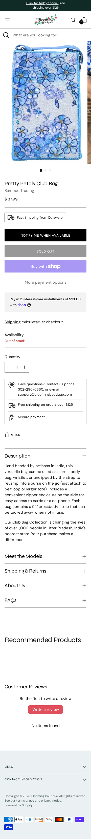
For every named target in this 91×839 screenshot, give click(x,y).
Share (16, 435)
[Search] (6, 35)
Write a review (45, 709)
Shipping (13, 322)
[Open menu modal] (7, 20)
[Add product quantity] (24, 367)
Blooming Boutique (44, 796)
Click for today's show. (42, 3)
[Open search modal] (73, 20)
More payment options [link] (45, 282)
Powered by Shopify (19, 805)
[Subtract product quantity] (9, 367)
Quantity (12, 356)
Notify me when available (46, 235)
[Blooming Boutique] (45, 20)
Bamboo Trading (19, 190)
